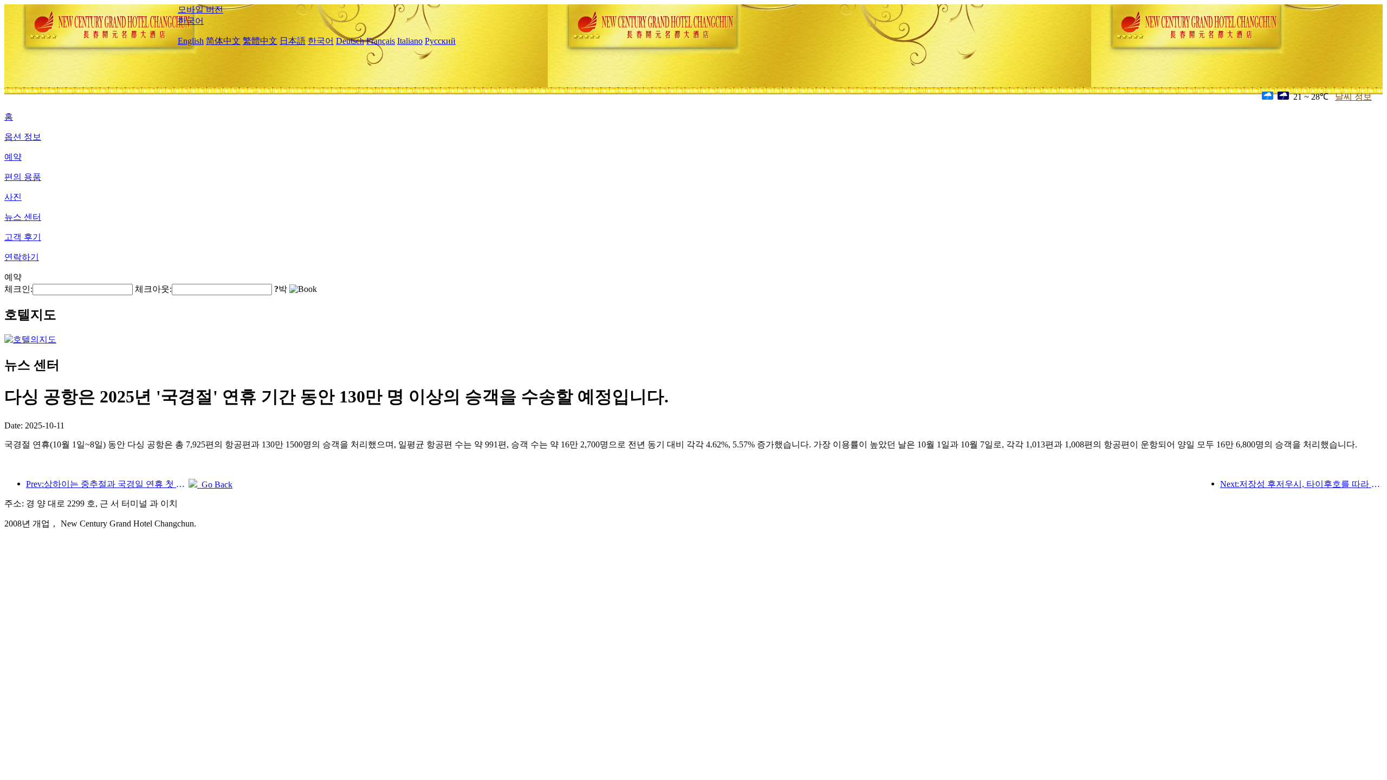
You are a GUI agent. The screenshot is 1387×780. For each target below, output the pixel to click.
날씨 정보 (1353, 96)
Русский (440, 41)
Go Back (214, 484)
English (191, 41)
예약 (13, 156)
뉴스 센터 (22, 217)
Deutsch (350, 41)
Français (380, 41)
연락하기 (21, 257)
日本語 (293, 41)
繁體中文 (260, 41)
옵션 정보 (22, 136)
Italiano (410, 41)
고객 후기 (22, 237)
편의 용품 (22, 176)
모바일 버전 (200, 9)
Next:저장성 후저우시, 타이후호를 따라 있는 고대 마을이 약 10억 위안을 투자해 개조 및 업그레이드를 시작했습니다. (1301, 484)
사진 (13, 197)
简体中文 (223, 41)
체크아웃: (153, 289)
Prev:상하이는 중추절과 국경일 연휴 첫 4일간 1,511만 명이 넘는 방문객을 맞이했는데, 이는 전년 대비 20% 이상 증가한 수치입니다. (107, 484)
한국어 (191, 20)
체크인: (18, 289)
